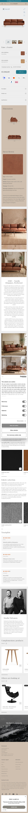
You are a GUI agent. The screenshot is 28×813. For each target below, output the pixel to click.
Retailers (3, 766)
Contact (2, 762)
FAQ (2, 764)
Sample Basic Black (5, 472)
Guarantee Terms (4, 775)
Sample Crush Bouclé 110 (6, 525)
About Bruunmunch (19, 762)
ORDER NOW (14, 807)
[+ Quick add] (20, 469)
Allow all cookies (14, 425)
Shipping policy (4, 771)
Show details (20, 421)
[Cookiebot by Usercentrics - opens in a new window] (20, 377)
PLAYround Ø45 (6, 669)
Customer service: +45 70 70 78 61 (11, 67)
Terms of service (4, 769)
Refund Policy (4, 773)
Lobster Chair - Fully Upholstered (9, 706)
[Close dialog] (25, 797)
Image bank (17, 766)
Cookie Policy (18, 769)
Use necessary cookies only (14, 435)
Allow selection (14, 430)
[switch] (24, 406)
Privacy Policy (18, 764)
